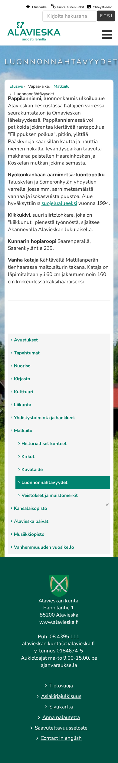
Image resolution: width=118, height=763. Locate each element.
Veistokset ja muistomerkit (49, 495)
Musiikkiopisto (29, 534)
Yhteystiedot (102, 7)
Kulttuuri (23, 392)
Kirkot (27, 457)
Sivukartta (61, 706)
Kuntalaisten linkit (70, 7)
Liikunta (22, 405)
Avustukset (26, 340)
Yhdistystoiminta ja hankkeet (44, 418)
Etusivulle (39, 7)
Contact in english (61, 738)
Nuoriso (22, 366)
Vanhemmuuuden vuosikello (44, 547)
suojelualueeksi (59, 203)
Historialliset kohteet (44, 444)
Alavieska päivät (31, 521)
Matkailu (23, 431)
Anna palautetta (61, 717)
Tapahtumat (27, 353)
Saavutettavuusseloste (61, 727)
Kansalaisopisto (30, 508)
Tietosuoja (61, 685)
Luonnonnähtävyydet (44, 482)
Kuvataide (32, 469)
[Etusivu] (34, 30)
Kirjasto (22, 379)
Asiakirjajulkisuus (61, 696)
